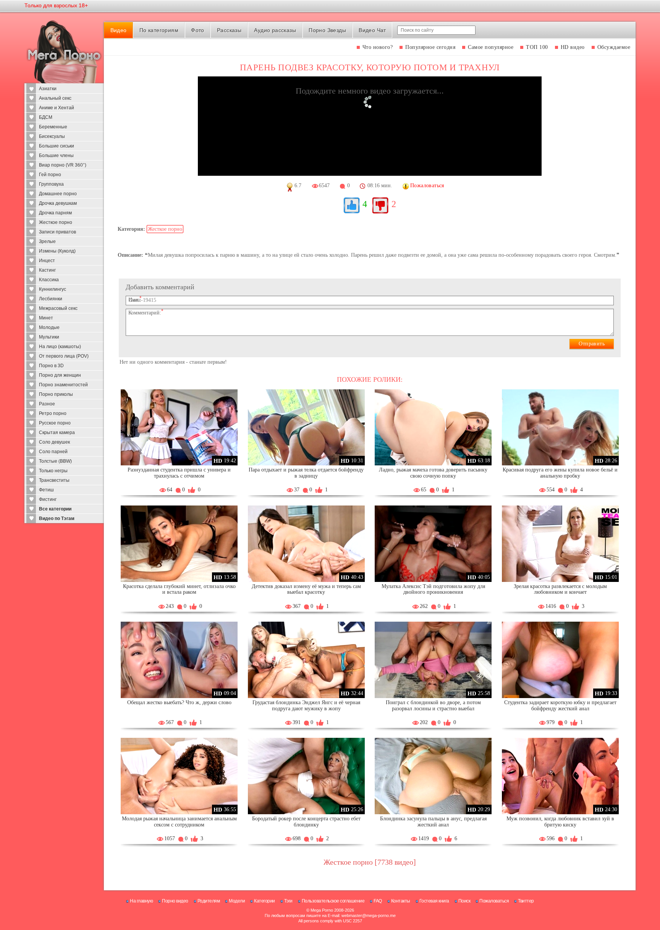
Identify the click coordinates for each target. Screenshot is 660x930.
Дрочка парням (55, 212)
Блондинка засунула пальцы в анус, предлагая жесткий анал (433, 822)
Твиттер (526, 901)
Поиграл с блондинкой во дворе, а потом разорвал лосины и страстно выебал (433, 705)
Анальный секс (55, 98)
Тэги (288, 901)
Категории (264, 901)
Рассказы (229, 30)
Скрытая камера (57, 432)
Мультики (49, 337)
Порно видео (175, 901)
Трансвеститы (54, 480)
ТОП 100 (537, 47)
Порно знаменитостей (63, 384)
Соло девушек (54, 442)
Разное (47, 404)
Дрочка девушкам (58, 203)
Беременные (53, 127)
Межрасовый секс (58, 308)
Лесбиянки (50, 298)
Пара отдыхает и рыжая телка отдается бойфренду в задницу (306, 473)
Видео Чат (372, 30)
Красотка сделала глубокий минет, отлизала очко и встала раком (179, 589)
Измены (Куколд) (57, 251)
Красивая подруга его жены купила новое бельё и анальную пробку (560, 473)
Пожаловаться (494, 901)
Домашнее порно (58, 193)
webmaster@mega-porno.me (368, 915)
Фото (197, 30)
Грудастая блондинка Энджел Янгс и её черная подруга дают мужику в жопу (306, 705)
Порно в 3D (51, 365)
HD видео (573, 47)
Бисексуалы (52, 136)
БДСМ (45, 117)
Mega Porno (322, 910)
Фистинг (48, 499)
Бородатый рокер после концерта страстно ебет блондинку (306, 822)
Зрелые (47, 241)
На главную (141, 901)
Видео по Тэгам (56, 518)
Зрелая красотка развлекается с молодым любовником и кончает (560, 589)
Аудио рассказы (275, 30)
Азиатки (48, 88)
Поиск (464, 901)
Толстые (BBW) (55, 461)
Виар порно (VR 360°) (62, 165)
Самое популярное (490, 47)
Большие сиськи (56, 146)
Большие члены (56, 155)
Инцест (47, 260)
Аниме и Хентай (56, 107)
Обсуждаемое (614, 47)
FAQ (378, 901)
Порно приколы (56, 394)
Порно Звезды (327, 30)
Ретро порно (52, 413)
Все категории (55, 509)
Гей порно (50, 174)
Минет (46, 318)
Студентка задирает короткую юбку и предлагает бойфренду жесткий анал (560, 705)
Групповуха (51, 184)
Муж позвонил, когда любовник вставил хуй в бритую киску (560, 822)
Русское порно (55, 423)
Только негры (53, 470)
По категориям (158, 30)
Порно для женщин (60, 375)
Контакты (400, 901)
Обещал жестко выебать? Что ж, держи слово (179, 702)
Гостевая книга (434, 901)
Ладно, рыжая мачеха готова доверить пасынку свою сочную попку (433, 473)
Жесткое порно (55, 222)
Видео (118, 30)
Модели (237, 901)
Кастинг (47, 270)
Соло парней (53, 451)
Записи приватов (57, 232)
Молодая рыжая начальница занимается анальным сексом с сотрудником (179, 822)
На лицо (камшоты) (60, 346)
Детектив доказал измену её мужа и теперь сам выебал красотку (306, 589)
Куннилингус (52, 289)
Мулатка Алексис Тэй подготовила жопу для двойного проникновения (433, 589)
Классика (49, 279)
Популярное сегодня (430, 47)
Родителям (208, 901)
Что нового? (377, 47)
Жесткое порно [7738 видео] (370, 862)
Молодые (49, 327)
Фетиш (46, 490)
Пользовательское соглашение (333, 901)
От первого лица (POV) (64, 356)
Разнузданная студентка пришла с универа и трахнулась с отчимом (179, 473)
